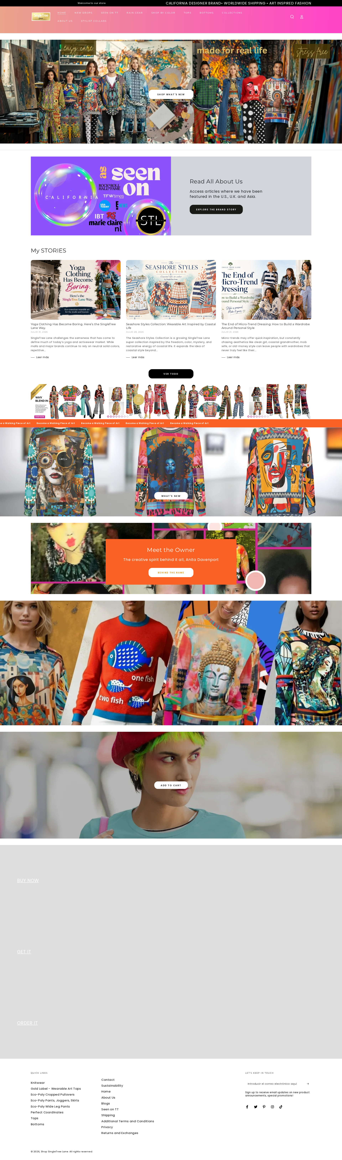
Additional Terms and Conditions (127, 1121)
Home (106, 1091)
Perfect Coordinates (47, 1112)
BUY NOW (28, 880)
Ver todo (171, 373)
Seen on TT (110, 1109)
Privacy (107, 1127)
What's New (171, 496)
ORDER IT (27, 1023)
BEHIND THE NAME (171, 572)
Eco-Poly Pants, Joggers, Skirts (55, 1100)
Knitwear (38, 1083)
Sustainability (112, 1085)
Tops (35, 1118)
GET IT (24, 952)
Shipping (108, 1115)
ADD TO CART (171, 785)
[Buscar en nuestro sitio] (292, 17)
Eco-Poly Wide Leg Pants (50, 1106)
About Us (108, 1097)
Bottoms (37, 1124)
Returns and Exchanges (119, 1133)
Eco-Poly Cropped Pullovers (53, 1094)
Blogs (105, 1103)
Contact (108, 1080)
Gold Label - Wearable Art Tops (56, 1088)
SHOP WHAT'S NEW (171, 94)
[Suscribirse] (309, 1084)
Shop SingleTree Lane (54, 1151)
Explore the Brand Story (216, 209)
